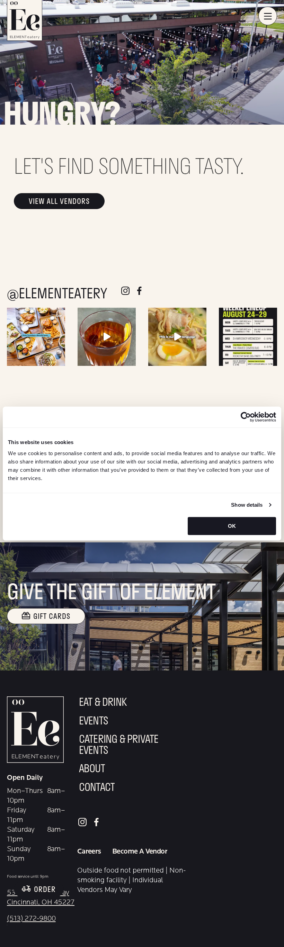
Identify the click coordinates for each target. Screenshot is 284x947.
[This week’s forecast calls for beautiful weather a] (248, 337)
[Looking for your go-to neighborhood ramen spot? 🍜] (177, 337)
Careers (89, 851)
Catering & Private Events (119, 745)
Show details (247, 505)
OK (232, 526)
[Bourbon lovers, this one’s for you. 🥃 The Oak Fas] (107, 337)
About (92, 769)
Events (93, 721)
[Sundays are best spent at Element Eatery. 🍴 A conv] (36, 337)
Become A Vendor (139, 851)
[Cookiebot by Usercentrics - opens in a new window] (245, 417)
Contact (97, 788)
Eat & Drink (103, 703)
